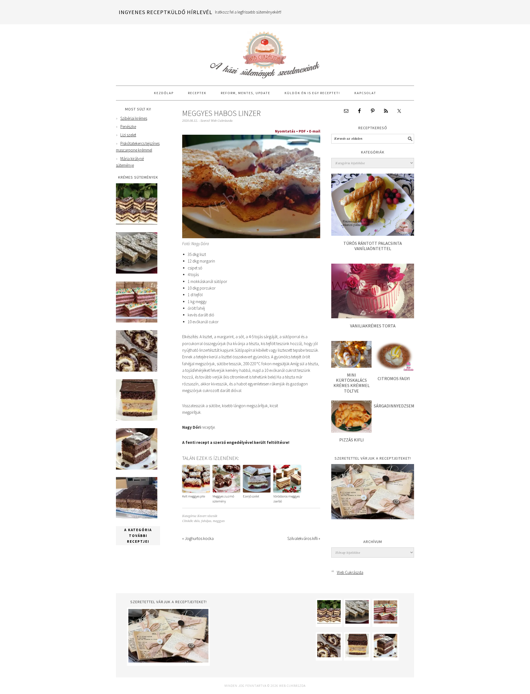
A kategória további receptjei (138, 536)
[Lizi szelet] (136, 321)
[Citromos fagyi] (394, 369)
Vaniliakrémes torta (373, 326)
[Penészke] (136, 272)
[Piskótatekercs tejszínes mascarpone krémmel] (136, 370)
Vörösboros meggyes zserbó (286, 498)
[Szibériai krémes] (136, 223)
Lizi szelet (128, 134)
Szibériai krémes (133, 118)
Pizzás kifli (351, 440)
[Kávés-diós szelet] (136, 517)
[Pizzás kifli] (351, 431)
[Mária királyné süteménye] (136, 419)
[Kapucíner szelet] (136, 468)
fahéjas (206, 521)
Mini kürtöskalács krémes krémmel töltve (351, 383)
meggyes (219, 521)
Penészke (128, 126)
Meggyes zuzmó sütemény (223, 498)
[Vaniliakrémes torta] (372, 316)
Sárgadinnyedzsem (394, 406)
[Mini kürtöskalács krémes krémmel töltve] (351, 366)
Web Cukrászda (265, 52)
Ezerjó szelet (251, 496)
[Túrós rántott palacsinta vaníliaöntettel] (372, 234)
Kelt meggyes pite (193, 496)
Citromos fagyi (394, 378)
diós (197, 521)
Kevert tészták (207, 516)
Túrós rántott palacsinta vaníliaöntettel (372, 245)
